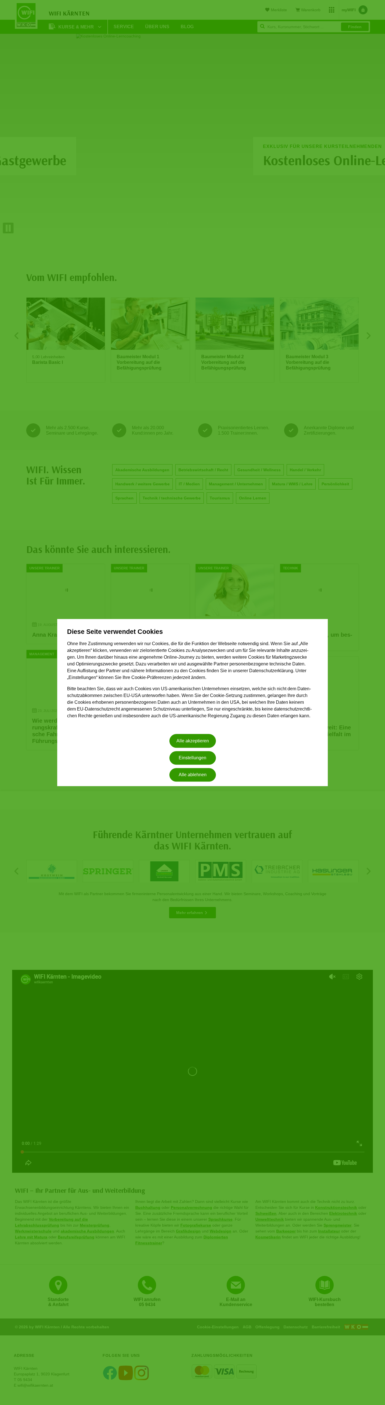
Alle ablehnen (193, 775)
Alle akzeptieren (192, 740)
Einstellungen (192, 757)
